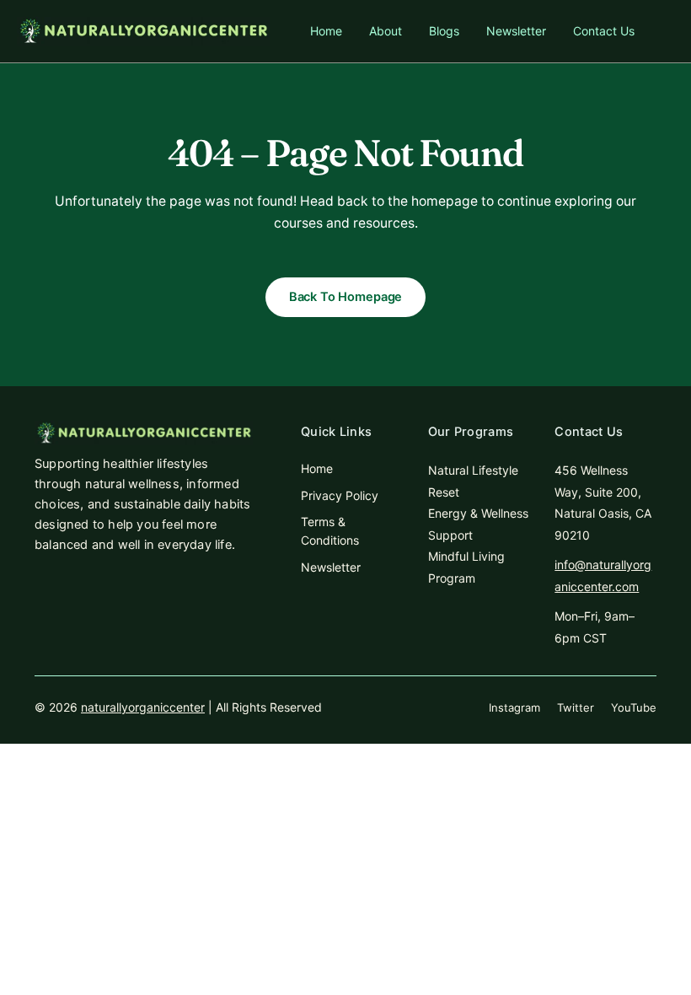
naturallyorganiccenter (143, 707)
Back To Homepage (346, 296)
